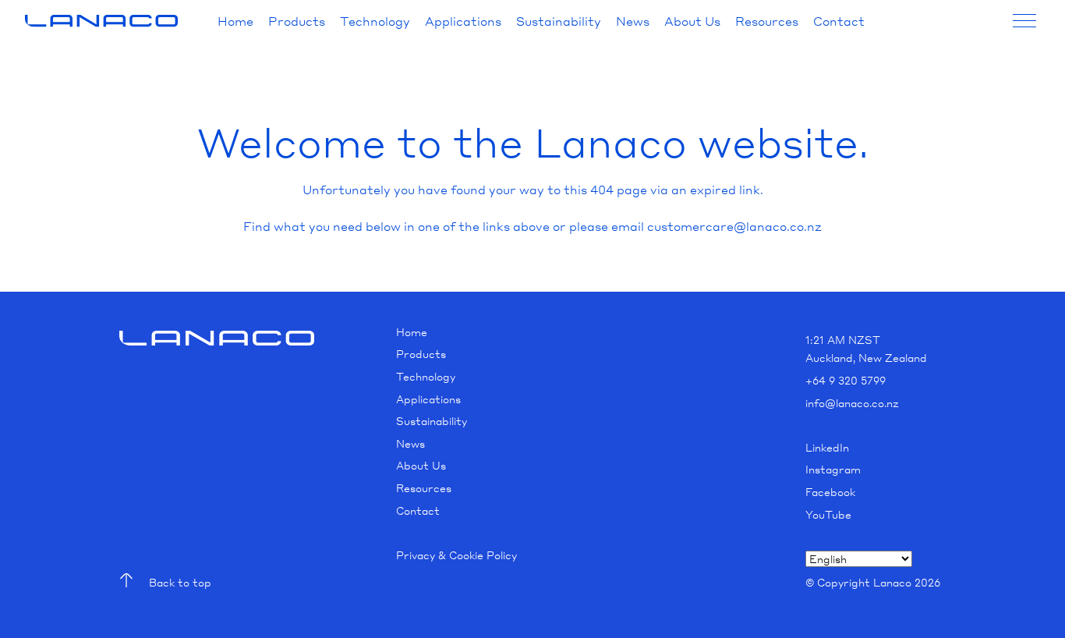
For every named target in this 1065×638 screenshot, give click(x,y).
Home (235, 21)
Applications (463, 21)
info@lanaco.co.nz (852, 402)
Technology (375, 21)
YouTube (828, 514)
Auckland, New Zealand (866, 357)
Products (296, 21)
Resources (766, 21)
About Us (692, 21)
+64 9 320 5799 (845, 380)
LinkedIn (827, 447)
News (632, 21)
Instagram (833, 469)
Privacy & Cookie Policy (456, 555)
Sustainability (558, 21)
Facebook (830, 491)
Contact (839, 21)
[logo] (101, 21)
